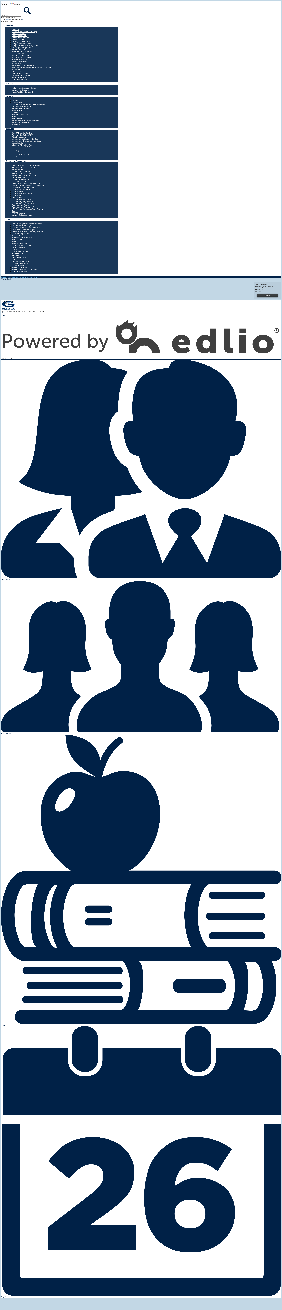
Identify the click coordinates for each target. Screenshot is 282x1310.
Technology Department (20, 122)
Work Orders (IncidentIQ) (21, 267)
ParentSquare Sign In (23, 199)
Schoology (15, 151)
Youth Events (21, 181)
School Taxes (16, 63)
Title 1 (14, 211)
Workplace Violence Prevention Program (26, 269)
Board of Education (19, 34)
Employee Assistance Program (22, 237)
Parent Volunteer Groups (20, 205)
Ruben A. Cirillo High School (22, 92)
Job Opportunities (18, 53)
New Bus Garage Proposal (21, 55)
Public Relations (17, 118)
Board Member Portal (19, 36)
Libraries (15, 112)
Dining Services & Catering (21, 106)
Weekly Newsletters (19, 77)
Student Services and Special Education (25, 120)
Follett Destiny (17, 239)
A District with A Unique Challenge (24, 32)
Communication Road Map (21, 171)
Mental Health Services (20, 114)
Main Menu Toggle (7, 21)
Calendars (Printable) (19, 79)
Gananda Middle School (20, 90)
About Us (15, 30)
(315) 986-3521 (42, 311)
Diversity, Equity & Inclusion (22, 42)
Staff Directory (17, 71)
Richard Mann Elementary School (24, 88)
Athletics (15, 101)
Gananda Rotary (17, 195)
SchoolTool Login (18, 265)
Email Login (16, 235)
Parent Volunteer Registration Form (24, 207)
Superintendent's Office (20, 73)
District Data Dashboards (20, 38)
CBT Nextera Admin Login (21, 226)
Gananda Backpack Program (22, 215)
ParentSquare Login (19, 257)
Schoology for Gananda (20, 263)
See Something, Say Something (23, 65)
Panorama (15, 255)
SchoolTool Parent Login (25, 203)
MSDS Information (18, 253)
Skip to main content (8, 17)
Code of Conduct (18, 143)
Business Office (17, 103)
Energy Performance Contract (22, 44)
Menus (14, 149)
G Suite (14, 249)
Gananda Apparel (18, 191)
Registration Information (20, 59)
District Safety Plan (18, 40)
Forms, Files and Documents (22, 51)
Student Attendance (18, 169)
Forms (14, 241)
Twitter (4, 315)
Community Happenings (20, 179)
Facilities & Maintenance (20, 108)
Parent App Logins (18, 197)
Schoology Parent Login (24, 201)
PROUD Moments (18, 213)
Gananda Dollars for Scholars (22, 155)
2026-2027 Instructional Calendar (23, 167)
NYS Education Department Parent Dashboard (28, 209)
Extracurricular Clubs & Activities (23, 147)
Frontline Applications (19, 243)
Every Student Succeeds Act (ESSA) (25, 46)
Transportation (17, 124)
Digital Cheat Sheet (18, 177)
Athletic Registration (19, 137)
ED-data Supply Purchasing (21, 234)
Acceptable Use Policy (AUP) (22, 135)
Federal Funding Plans (20, 49)
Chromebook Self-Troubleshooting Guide (26, 141)
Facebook (2, 313)
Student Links (17, 153)
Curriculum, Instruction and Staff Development (28, 104)
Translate (17, 4)
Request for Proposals (19, 61)
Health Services (17, 110)
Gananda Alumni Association (22, 189)
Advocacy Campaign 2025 (21, 48)
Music (14, 116)
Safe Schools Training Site (21, 261)
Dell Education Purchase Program (23, 187)
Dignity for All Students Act (21, 145)
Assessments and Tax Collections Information (28, 185)
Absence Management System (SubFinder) (27, 224)
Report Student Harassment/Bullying (24, 157)
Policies (14, 259)
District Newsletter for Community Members (27, 183)
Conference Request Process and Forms (26, 228)
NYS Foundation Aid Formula (22, 57)
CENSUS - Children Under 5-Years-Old (26, 165)
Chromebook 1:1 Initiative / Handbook (25, 139)
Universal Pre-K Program (21, 75)
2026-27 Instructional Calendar (22, 133)
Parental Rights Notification (21, 173)
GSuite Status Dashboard (20, 251)
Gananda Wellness (18, 247)
